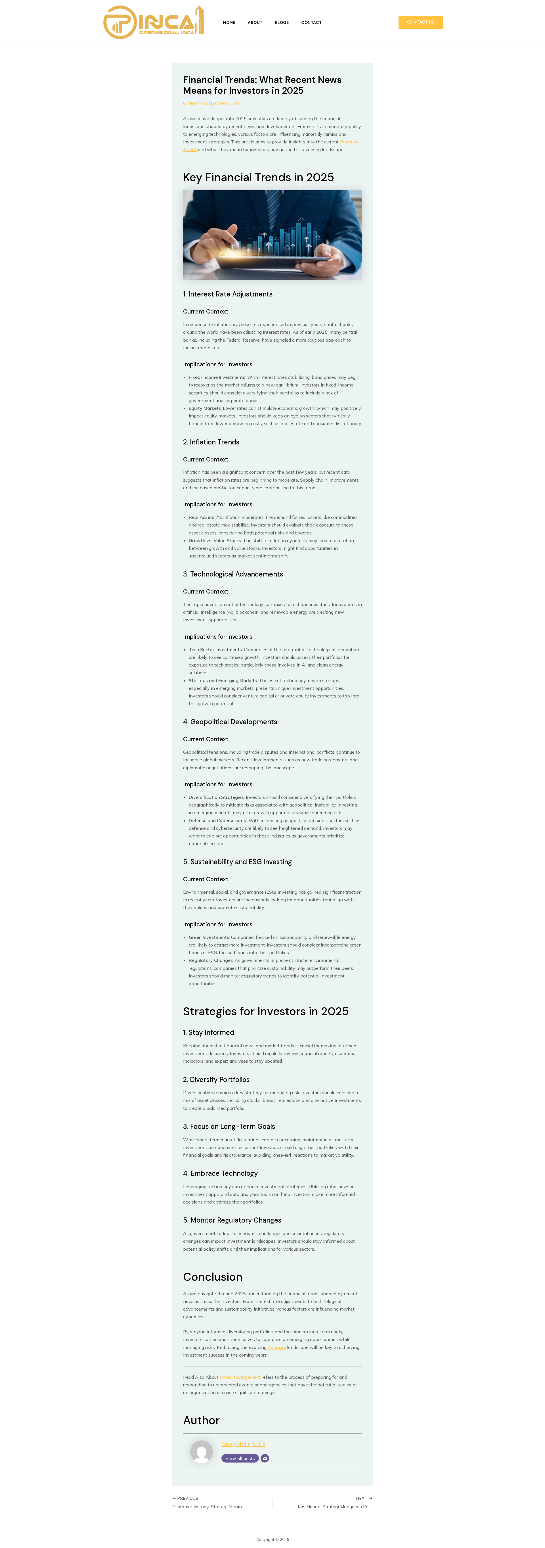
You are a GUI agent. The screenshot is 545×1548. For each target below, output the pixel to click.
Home (229, 22)
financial (277, 1347)
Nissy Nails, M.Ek (243, 1444)
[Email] (265, 1458)
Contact (311, 22)
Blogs (282, 22)
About (255, 22)
